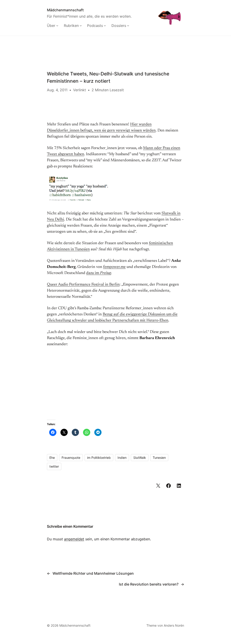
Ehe (52, 457)
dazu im (98, 273)
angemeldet (74, 539)
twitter (54, 466)
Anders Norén (174, 625)
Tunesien (159, 457)
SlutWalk (139, 457)
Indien (122, 457)
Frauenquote (71, 457)
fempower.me (114, 267)
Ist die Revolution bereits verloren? (148, 584)
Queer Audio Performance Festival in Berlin (83, 285)
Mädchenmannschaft (65, 10)
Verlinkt (79, 90)
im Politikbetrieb (99, 457)
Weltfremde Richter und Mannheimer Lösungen (93, 573)
